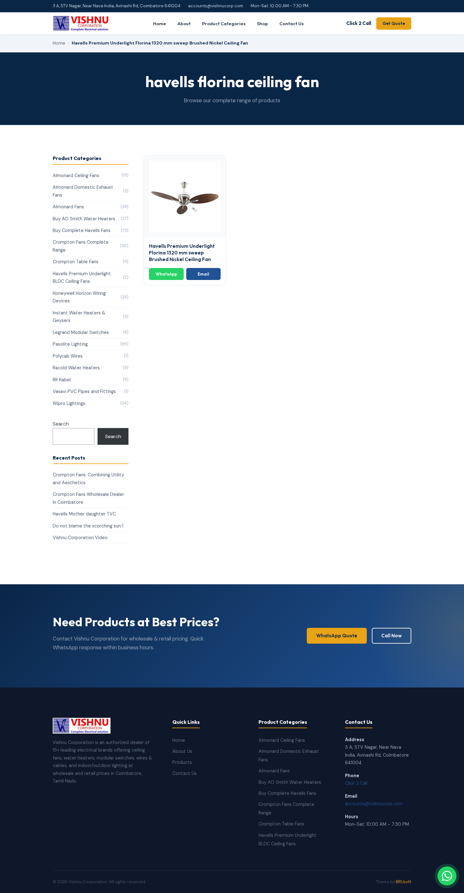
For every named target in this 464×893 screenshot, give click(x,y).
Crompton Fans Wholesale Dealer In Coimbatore (88, 498)
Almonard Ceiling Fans (90, 175)
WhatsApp (166, 274)
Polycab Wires (90, 356)
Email (203, 274)
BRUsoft (403, 881)
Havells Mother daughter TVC (84, 514)
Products (182, 762)
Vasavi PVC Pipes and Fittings (90, 391)
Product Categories (224, 24)
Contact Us (291, 24)
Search (61, 423)
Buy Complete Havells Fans (90, 230)
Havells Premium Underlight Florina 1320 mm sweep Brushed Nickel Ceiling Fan (182, 253)
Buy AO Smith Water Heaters (90, 219)
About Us (182, 751)
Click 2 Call (358, 23)
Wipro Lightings (90, 403)
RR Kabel (90, 380)
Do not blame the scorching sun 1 (88, 526)
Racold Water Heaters (90, 368)
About (184, 24)
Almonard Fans (90, 207)
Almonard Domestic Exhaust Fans (90, 191)
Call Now (391, 636)
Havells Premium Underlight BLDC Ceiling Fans (90, 277)
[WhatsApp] (446, 875)
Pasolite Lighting (90, 344)
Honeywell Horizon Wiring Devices (90, 297)
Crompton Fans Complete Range (90, 246)
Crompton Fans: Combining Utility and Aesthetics (88, 478)
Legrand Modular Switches (90, 332)
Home (159, 24)
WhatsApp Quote (336, 636)
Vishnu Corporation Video (80, 537)
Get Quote (394, 23)
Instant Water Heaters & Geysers (90, 316)
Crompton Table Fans (90, 262)
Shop (262, 24)
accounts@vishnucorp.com (215, 6)
